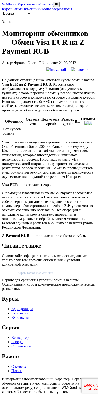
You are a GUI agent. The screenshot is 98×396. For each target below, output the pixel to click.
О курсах (18, 366)
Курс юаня (20, 317)
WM (27, 4)
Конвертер (50, 9)
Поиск (16, 371)
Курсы (7, 9)
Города (17, 342)
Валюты (65, 9)
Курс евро (19, 313)
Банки (17, 9)
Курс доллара (22, 309)
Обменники (32, 9)
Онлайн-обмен (23, 346)
